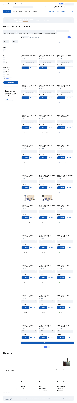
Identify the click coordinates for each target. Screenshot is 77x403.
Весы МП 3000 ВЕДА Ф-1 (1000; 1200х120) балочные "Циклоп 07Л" (28, 116)
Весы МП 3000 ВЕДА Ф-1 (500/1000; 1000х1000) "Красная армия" (63, 116)
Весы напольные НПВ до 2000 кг (23, 33)
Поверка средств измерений (45, 392)
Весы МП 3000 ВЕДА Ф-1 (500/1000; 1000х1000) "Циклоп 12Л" (27, 176)
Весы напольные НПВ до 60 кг (9, 30)
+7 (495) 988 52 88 (58, 6)
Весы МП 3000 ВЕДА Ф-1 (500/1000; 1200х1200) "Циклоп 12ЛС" (63, 266)
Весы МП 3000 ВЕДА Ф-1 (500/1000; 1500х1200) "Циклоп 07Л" (27, 326)
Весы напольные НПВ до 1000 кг (9, 33)
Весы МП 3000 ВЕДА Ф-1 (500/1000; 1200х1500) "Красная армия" (27, 296)
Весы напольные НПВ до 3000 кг (37, 33)
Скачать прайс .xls (43, 381)
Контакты (35, 11)
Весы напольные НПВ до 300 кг (49, 30)
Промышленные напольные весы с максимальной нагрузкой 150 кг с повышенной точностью (11, 369)
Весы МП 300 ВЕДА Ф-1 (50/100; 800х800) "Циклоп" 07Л (64, 56)
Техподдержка (60, 388)
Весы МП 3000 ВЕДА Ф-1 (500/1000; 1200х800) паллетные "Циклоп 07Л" (29, 206)
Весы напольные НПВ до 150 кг (22, 30)
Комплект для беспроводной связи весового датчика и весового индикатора (51, 368)
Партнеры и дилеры (61, 386)
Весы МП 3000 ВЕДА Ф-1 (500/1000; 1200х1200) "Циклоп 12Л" (45, 266)
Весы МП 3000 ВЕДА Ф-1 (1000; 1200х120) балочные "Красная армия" (28, 86)
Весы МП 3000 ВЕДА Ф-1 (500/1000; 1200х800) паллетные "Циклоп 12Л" (47, 206)
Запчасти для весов (43, 390)
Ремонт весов (60, 390)
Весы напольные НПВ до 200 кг (35, 30)
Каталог (7, 11)
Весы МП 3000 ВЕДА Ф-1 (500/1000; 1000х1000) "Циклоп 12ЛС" (63, 206)
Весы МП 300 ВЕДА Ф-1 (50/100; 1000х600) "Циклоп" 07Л (28, 56)
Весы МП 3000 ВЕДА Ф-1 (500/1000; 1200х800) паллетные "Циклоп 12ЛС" (29, 236)
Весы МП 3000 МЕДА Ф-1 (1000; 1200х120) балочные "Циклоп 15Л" (64, 86)
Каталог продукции (25, 383)
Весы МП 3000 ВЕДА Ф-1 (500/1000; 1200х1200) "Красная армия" (45, 236)
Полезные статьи (42, 388)
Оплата (25, 11)
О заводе (15, 11)
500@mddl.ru (56, 7)
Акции (30, 11)
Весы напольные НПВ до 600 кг (62, 30)
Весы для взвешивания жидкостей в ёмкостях (31, 368)
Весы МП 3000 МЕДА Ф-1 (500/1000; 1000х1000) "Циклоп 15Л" (27, 146)
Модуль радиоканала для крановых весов (67, 368)
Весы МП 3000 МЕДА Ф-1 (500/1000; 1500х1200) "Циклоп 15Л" (45, 296)
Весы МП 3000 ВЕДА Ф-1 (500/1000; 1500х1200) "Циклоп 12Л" (63, 296)
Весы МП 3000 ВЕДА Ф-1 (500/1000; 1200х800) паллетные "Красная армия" (47, 176)
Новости (40, 386)
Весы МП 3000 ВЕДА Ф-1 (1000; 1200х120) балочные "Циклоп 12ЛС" (46, 146)
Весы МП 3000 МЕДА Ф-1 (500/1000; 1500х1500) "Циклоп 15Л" (63, 326)
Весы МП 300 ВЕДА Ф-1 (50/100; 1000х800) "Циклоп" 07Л (46, 86)
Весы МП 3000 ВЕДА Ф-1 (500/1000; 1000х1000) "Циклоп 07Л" (63, 146)
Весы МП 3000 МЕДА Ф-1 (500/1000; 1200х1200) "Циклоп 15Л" (63, 236)
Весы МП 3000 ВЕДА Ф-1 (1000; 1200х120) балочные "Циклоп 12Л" (46, 116)
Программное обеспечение (62, 381)
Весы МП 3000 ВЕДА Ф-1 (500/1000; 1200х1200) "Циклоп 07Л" (27, 266)
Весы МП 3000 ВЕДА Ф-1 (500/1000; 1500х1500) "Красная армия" (45, 326)
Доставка (20, 11)
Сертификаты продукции (62, 383)
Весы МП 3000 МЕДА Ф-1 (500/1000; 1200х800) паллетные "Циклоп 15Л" (65, 176)
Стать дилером (42, 383)
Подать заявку (8, 99)
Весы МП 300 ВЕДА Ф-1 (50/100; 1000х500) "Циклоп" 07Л (46, 56)
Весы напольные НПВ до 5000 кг (50, 33)
